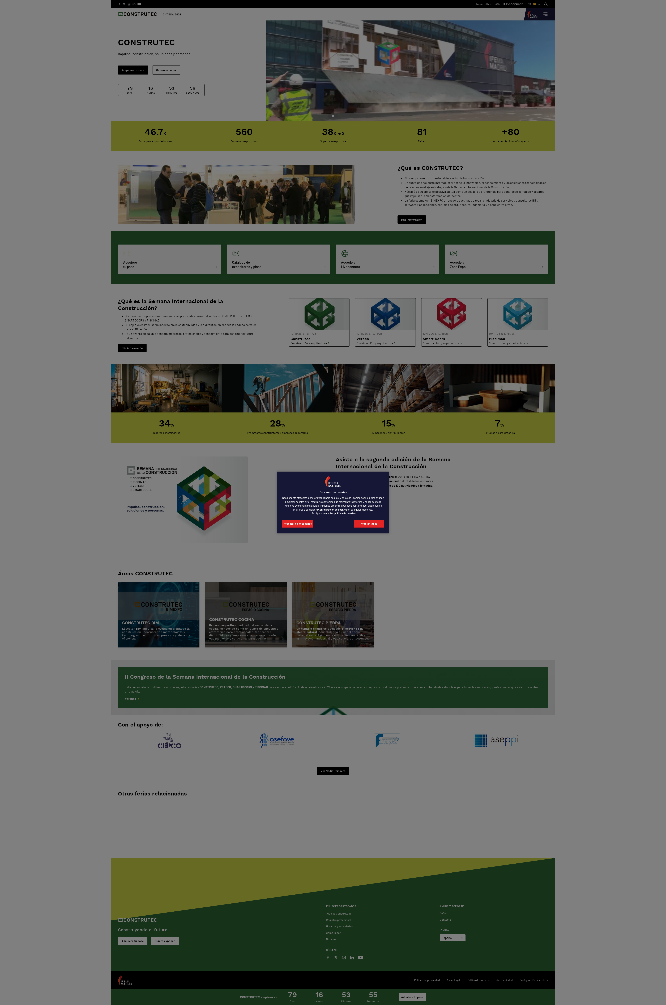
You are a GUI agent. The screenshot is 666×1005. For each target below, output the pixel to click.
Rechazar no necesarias (298, 523)
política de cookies (345, 513)
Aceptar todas (369, 523)
